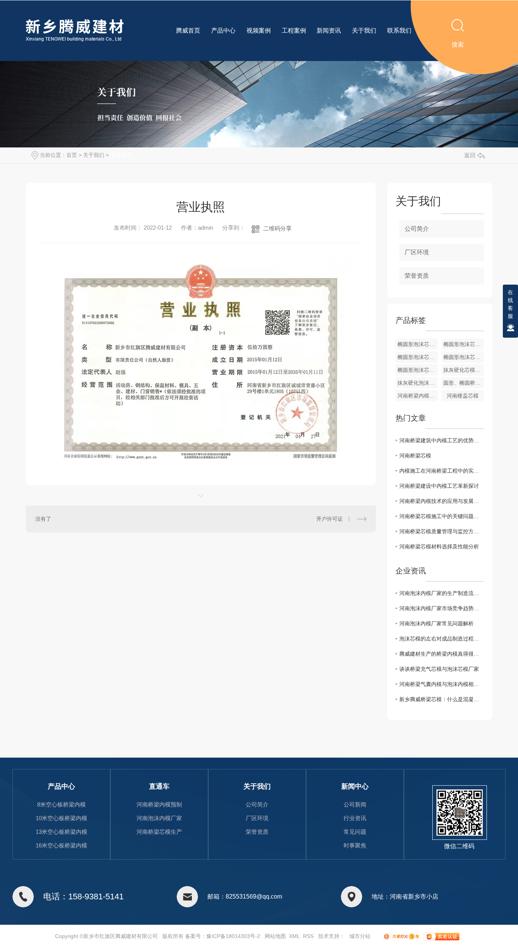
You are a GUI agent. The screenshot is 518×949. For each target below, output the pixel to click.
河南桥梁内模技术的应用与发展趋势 (441, 501)
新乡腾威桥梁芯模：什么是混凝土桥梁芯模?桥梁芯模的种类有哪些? (441, 699)
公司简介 (417, 229)
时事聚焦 (355, 845)
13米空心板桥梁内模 (61, 831)
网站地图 (275, 936)
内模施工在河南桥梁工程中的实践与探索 (441, 471)
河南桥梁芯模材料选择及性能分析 (439, 546)
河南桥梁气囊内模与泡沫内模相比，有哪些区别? (441, 684)
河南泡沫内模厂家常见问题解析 (436, 623)
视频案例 (258, 30)
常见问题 (355, 831)
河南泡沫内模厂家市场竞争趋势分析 (441, 608)
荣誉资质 (121, 155)
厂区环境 (417, 252)
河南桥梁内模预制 (159, 804)
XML (294, 936)
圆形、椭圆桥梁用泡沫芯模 (463, 383)
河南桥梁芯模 (415, 456)
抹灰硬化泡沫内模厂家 (417, 383)
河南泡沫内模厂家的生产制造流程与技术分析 (441, 593)
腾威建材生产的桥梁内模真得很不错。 (441, 654)
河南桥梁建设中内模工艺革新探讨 (439, 486)
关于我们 (364, 30)
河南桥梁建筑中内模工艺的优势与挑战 (441, 440)
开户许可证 (329, 519)
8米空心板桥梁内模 (61, 804)
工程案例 (294, 30)
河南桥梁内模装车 (417, 396)
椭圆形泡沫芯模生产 (463, 357)
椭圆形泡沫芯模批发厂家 (417, 344)
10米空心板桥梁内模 (61, 818)
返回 (470, 155)
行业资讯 (355, 818)
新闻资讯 (329, 30)
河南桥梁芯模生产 (159, 831)
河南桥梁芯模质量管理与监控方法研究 (441, 531)
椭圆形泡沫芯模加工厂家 (463, 344)
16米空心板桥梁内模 (61, 845)
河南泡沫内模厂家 (159, 818)
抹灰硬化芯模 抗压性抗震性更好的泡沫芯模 (463, 370)
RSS (308, 936)
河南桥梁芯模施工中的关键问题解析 (441, 516)
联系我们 (399, 30)
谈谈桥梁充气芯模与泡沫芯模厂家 (439, 669)
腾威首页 (188, 30)
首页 (71, 155)
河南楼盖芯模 (463, 396)
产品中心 (223, 30)
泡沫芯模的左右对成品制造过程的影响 (441, 639)
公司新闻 (355, 804)
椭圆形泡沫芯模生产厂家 (417, 357)
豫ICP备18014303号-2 (233, 936)
